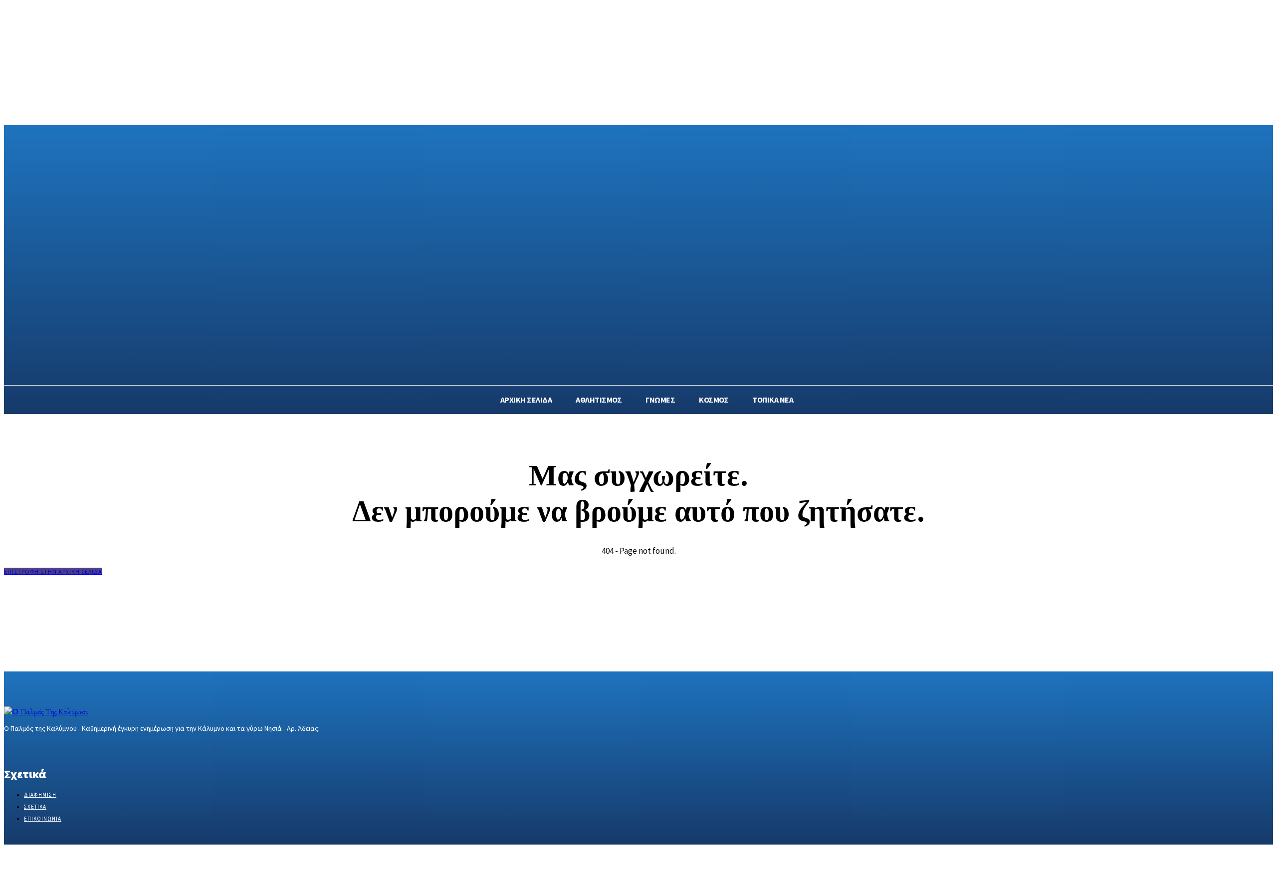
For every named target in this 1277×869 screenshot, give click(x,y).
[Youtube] (80, 747)
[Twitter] (45, 747)
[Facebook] (10, 747)
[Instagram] (27, 747)
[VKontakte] (63, 747)
